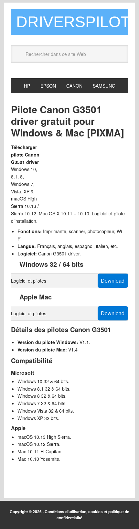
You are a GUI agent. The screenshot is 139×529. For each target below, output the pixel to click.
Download (112, 280)
